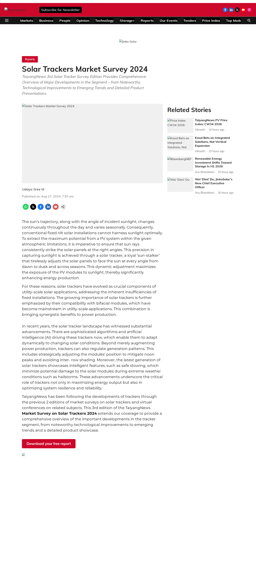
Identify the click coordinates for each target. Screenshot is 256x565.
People (64, 20)
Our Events (168, 20)
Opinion (82, 20)
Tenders (189, 20)
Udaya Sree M (33, 189)
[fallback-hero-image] (180, 125)
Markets (26, 20)
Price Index (211, 20)
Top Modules (236, 20)
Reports (147, 20)
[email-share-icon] (56, 209)
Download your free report (49, 443)
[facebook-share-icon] (41, 209)
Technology (104, 20)
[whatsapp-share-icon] (26, 209)
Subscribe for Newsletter (60, 10)
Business (46, 20)
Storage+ (127, 20)
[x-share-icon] (33, 209)
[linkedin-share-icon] (48, 209)
